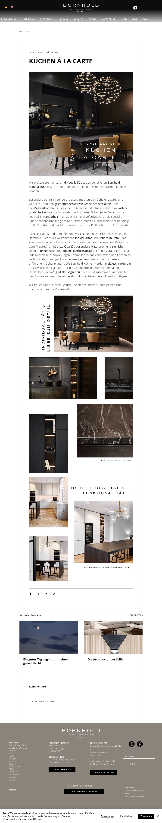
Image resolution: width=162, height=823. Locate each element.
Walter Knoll (14, 774)
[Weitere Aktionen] (131, 52)
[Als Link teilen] (53, 593)
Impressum (130, 787)
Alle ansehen (136, 614)
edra (11, 753)
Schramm (13, 771)
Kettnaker (13, 763)
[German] (6, 7)
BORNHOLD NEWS (25, 31)
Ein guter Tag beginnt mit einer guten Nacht (45, 661)
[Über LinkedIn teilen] (45, 593)
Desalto (12, 750)
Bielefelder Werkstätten (19, 748)
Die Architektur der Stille (106, 659)
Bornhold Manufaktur (18, 745)
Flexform (13, 756)
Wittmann (13, 779)
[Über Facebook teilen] (30, 593)
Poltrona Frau (14, 766)
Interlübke (13, 761)
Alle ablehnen (126, 816)
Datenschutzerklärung (134, 790)
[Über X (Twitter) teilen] (38, 593)
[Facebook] (140, 744)
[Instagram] (132, 744)
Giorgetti (12, 758)
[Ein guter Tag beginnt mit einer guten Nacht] (48, 637)
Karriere (12, 789)
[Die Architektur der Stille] (113, 637)
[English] (12, 7)
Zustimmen (146, 816)
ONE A (11, 769)
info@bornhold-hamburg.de (80, 785)
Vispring (12, 777)
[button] (47, 19)
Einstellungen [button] (107, 816)
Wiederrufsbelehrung (134, 796)
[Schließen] (158, 816)
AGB (127, 793)
